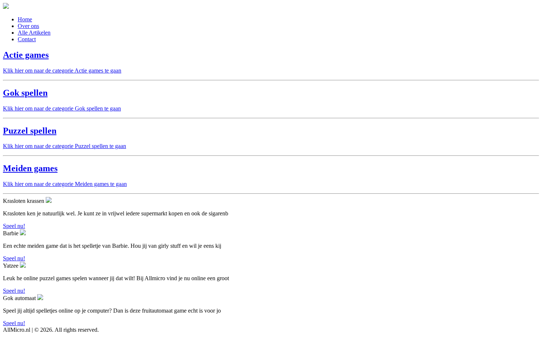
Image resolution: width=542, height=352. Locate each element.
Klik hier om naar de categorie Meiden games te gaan (65, 184)
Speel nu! (14, 226)
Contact (27, 39)
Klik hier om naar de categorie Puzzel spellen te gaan (64, 146)
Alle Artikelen (34, 32)
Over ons (28, 26)
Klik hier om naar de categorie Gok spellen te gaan (62, 108)
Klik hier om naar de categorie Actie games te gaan (62, 70)
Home (25, 19)
